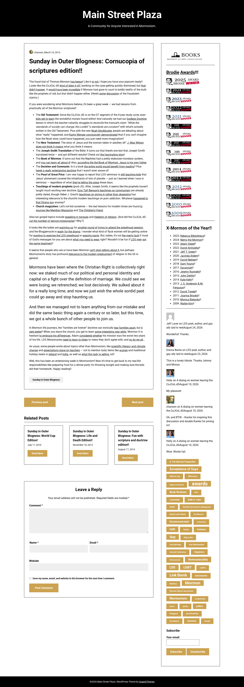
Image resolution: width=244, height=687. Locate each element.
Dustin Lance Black (178, 514)
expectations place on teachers (62, 350)
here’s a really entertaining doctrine (56, 170)
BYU (196, 492)
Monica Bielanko (190, 299)
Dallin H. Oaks (194, 499)
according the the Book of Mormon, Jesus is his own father (112, 162)
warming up (66, 227)
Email (94, 542)
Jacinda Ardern (189, 255)
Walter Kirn (186, 303)
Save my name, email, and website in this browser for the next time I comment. (74, 578)
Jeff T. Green (187, 251)
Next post (137, 402)
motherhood (200, 599)
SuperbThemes (147, 681)
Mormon (192, 583)
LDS (172, 567)
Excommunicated (179, 521)
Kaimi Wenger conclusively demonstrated (93, 134)
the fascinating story (112, 154)
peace (172, 606)
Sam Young (187, 263)
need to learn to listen (75, 339)
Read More (37, 453)
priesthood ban (192, 614)
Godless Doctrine (137, 118)
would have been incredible (64, 89)
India (65, 354)
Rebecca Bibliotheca (192, 235)
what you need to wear (86, 239)
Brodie (172, 72)
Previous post (40, 402)
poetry (185, 606)
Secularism (174, 621)
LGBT (187, 567)
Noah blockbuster (101, 130)
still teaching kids (131, 174)
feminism (201, 529)
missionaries (201, 575)
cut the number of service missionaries (51, 221)
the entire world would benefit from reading (109, 166)
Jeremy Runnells (190, 271)
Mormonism (178, 598)
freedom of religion (105, 217)
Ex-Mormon (198, 514)
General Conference (178, 552)
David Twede (188, 291)
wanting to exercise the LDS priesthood (56, 235)
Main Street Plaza (122, 15)
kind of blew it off (70, 85)
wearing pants (90, 235)
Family (186, 529)
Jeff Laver (172, 323)
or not (95, 81)
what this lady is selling (95, 354)
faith (172, 529)
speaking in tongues (76, 217)
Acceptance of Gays (184, 469)
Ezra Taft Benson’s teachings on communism (104, 190)
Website (34, 560)
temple (207, 621)
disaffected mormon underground (197, 507)
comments (175, 499)
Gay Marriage (175, 545)
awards (200, 484)
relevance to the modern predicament (90, 254)
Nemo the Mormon (191, 239)
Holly (169, 380)
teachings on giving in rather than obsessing (105, 194)
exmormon (201, 522)
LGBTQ (203, 568)
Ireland (53, 354)
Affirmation (192, 476)
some (102, 93)
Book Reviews (178, 492)
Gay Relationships (196, 545)
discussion (112, 93)
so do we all (136, 339)
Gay (173, 537)
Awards (187, 72)
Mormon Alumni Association (181, 591)
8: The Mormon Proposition (182, 461)
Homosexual (175, 560)
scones (123, 350)
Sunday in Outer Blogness (46, 379)
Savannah (186, 267)
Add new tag (175, 476)
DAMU (172, 507)
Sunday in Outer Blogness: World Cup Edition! (41, 435)
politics (199, 606)
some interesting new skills (110, 331)
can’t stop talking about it (104, 250)
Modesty (173, 584)
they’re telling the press (86, 182)
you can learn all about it (55, 162)
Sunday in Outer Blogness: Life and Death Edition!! (85, 435)
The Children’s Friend (91, 210)
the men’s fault (130, 235)
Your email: (173, 637)
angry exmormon (177, 485)
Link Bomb (178, 575)
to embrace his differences (54, 335)
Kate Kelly (186, 279)
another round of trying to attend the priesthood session (110, 227)
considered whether (90, 335)
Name (34, 542)
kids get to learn (45, 118)
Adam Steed (187, 243)
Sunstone (191, 621)
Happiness (199, 552)
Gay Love (188, 537)
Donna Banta (174, 350)
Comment (36, 505)
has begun (76, 81)
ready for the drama (68, 231)
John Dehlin (187, 275)
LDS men (136, 239)
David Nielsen (188, 259)
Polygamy (174, 614)
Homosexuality (198, 559)
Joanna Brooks (189, 295)
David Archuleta (189, 247)
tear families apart (124, 327)
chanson (171, 406)
